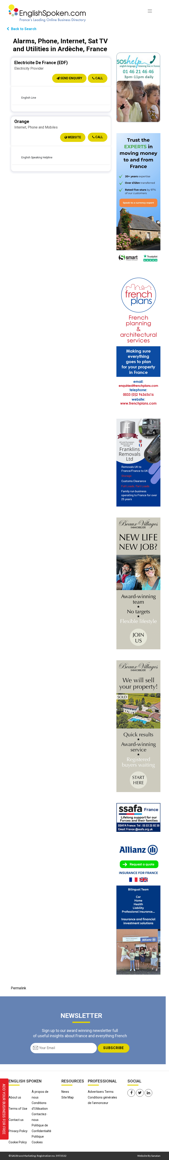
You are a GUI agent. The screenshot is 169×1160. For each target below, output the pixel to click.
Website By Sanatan (148, 1155)
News (65, 1091)
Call (99, 78)
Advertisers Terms (101, 1091)
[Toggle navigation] (150, 11)
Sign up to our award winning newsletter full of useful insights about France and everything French (80, 1033)
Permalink (18, 988)
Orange (21, 121)
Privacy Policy (18, 1131)
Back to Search (23, 29)
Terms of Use (18, 1108)
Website (74, 137)
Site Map (67, 1097)
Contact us (16, 1120)
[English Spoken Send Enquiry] (138, 817)
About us (15, 1097)
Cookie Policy (18, 1142)
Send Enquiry (71, 78)
